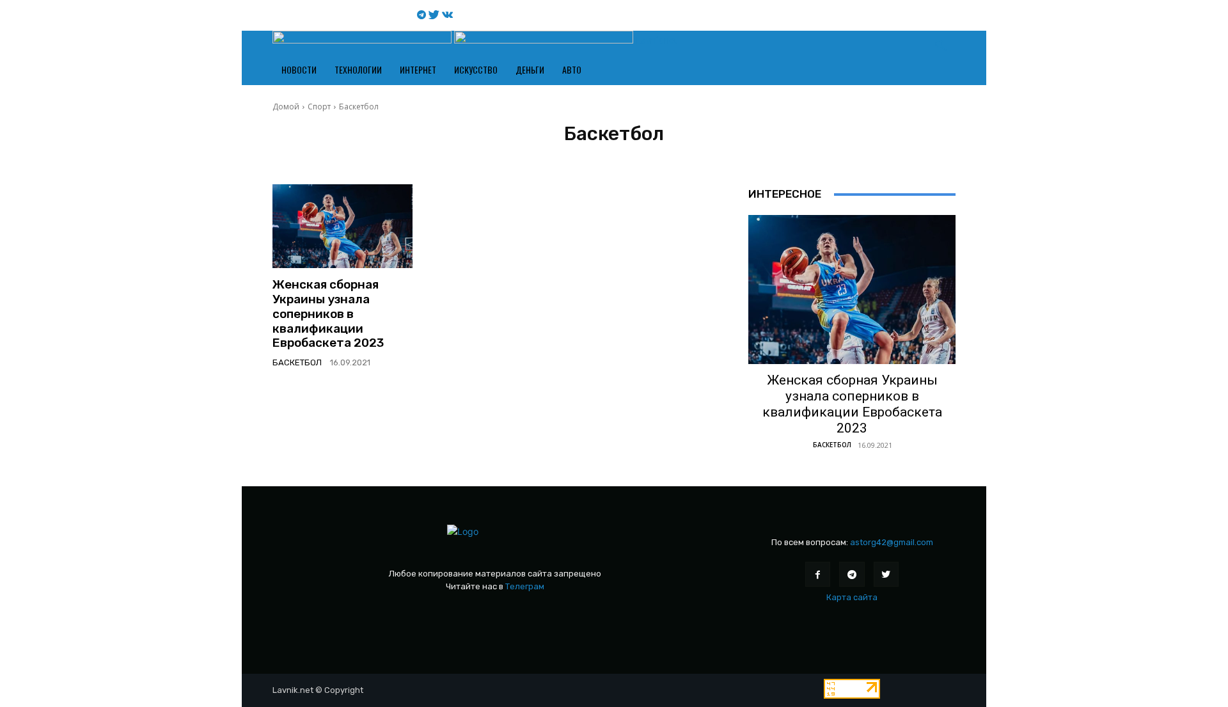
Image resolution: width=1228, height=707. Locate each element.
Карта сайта (852, 597)
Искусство (476, 69)
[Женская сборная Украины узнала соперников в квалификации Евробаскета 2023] (342, 226)
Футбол (705, 158)
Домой (285, 106)
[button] (940, 47)
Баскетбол (526, 158)
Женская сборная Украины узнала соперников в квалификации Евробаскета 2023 (328, 313)
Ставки (627, 158)
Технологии (358, 69)
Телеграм (524, 586)
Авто (571, 69)
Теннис (665, 158)
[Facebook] (817, 574)
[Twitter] (435, 15)
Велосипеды (580, 158)
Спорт (319, 106)
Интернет (418, 69)
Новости (299, 69)
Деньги (530, 69)
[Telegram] (423, 15)
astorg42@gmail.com (891, 542)
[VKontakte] (447, 15)
